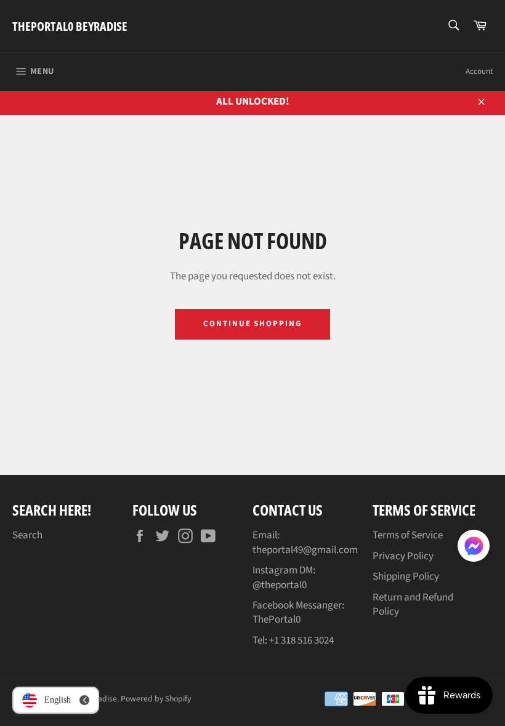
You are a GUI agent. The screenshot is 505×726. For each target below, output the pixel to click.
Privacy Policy (403, 556)
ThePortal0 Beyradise (69, 26)
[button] (474, 548)
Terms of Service (408, 535)
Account (479, 71)
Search (27, 535)
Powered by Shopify (156, 698)
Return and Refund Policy (413, 604)
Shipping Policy (406, 576)
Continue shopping (252, 323)
